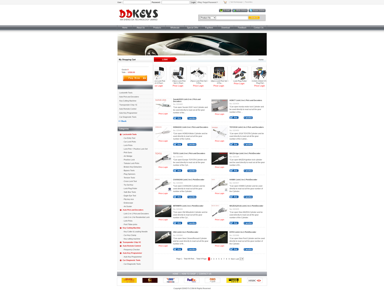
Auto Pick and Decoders (129, 97)
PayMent (209, 28)
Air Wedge (128, 156)
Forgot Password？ (210, 2)
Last (237, 259)
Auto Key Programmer (128, 113)
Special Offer (192, 28)
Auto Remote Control (127, 109)
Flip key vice (129, 199)
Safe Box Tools (130, 192)
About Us (141, 28)
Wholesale (174, 28)
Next (233, 259)
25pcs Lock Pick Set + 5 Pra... (191, 82)
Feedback (242, 28)
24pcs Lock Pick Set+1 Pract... (171, 82)
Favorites (248, 2)
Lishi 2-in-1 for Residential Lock (137, 217)
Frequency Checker (132, 250)
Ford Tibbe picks (130, 224)
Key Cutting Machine (127, 101)
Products (157, 28)
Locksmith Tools (125, 93)
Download (225, 28)
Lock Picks (128, 145)
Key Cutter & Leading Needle (136, 232)
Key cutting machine (132, 239)
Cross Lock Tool (130, 181)
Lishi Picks (128, 221)
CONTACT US (205, 274)
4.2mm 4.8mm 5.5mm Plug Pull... (252, 82)
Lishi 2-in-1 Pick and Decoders (136, 214)
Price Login (163, 114)
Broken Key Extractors (133, 167)
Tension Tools (129, 178)
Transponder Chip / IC (128, 105)
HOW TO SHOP (189, 274)
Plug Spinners (129, 174)
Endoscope (128, 203)
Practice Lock (129, 160)
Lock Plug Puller (130, 188)
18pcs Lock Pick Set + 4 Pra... (212, 82)
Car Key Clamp (130, 235)
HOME (175, 274)
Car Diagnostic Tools (127, 117)
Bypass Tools (129, 170)
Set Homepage (236, 2)
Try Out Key (128, 185)
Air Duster (128, 206)
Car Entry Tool (129, 138)
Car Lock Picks (130, 142)
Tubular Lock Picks (131, 163)
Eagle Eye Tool (130, 196)
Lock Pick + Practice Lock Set (136, 149)
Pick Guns (128, 152)
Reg (200, 2)
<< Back (122, 121)
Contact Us (259, 28)
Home (124, 28)
